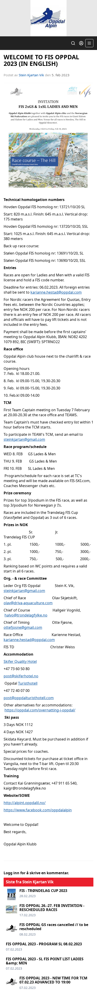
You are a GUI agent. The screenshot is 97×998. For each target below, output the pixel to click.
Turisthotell (27, 683)
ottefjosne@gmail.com (23, 627)
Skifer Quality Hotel (20, 661)
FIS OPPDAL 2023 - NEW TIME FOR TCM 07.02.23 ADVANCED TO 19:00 (53, 980)
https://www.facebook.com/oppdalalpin (38, 809)
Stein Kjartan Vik (31, 75)
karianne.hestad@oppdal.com (56, 292)
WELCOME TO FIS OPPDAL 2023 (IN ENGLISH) (41, 60)
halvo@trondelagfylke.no (26, 615)
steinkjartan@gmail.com (24, 439)
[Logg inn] (81, 43)
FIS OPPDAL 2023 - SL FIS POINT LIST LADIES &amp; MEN (44, 961)
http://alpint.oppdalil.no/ (25, 802)
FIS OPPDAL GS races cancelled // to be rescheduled (53, 926)
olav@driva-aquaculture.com (28, 602)
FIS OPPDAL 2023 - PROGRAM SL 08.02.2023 (44, 943)
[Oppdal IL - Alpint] (48, 18)
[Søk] (73, 43)
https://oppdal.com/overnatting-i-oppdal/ (40, 710)
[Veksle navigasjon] (89, 43)
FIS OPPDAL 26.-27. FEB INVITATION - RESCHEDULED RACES (51, 907)
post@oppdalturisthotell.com (29, 697)
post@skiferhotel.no (21, 676)
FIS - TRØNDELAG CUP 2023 (43, 890)
